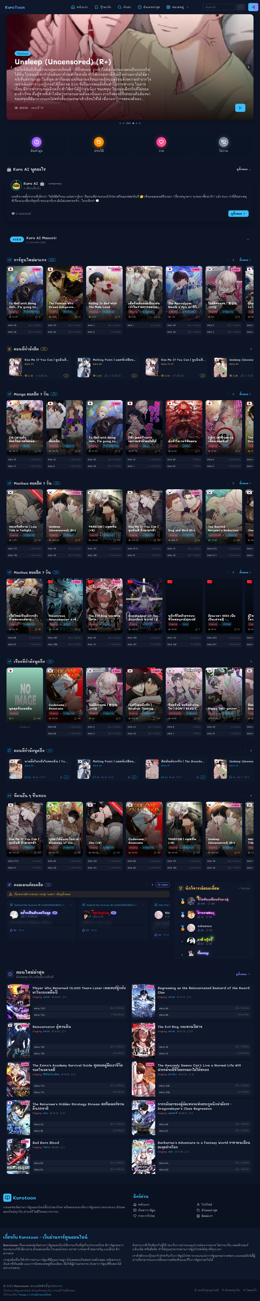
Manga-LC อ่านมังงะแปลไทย (34, 1294)
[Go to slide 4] (130, 123)
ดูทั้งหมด (236, 213)
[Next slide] (248, 67)
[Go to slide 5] (133, 123)
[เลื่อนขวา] (233, 259)
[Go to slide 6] (138, 123)
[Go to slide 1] (120, 123)
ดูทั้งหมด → (244, 169)
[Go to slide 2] (123, 123)
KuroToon (15, 7)
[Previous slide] (11, 67)
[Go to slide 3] (127, 123)
